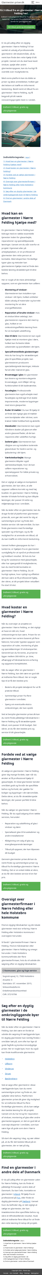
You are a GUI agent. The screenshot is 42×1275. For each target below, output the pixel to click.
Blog (21, 1273)
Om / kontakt (14, 1273)
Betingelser (35, 1273)
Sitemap (27, 1273)
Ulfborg (8, 1063)
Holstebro (10, 1058)
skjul (27, 157)
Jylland (17, 1194)
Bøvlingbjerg (11, 1078)
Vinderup (9, 1068)
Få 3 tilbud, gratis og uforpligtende (21, 27)
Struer (8, 1073)
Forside (5, 1273)
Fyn (18, 1197)
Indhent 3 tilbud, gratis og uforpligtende (15, 109)
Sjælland (26, 1201)
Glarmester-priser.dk (13, 2)
